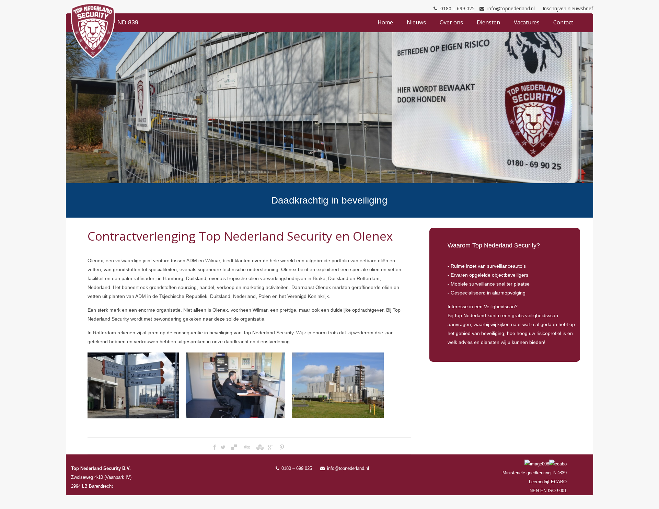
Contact (563, 22)
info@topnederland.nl (511, 8)
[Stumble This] (259, 447)
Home (385, 22)
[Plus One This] (270, 447)
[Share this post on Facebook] (214, 447)
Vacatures (527, 22)
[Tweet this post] (223, 447)
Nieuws (416, 22)
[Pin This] (281, 447)
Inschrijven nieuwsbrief (568, 8)
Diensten (488, 22)
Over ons (451, 22)
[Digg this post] (246, 447)
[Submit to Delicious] (234, 447)
